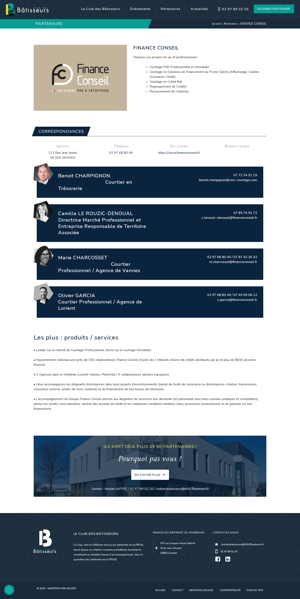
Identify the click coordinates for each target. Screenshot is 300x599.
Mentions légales (201, 590)
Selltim (71, 588)
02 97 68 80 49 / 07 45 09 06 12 (232, 295)
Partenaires (170, 9)
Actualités (199, 9)
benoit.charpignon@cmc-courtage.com (228, 180)
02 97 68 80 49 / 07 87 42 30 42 (232, 257)
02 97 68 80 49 (121, 153)
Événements (140, 9)
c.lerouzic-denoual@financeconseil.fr (229, 217)
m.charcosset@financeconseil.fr (233, 262)
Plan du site (255, 590)
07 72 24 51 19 (245, 175)
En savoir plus (148, 475)
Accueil (216, 24)
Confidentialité (230, 590)
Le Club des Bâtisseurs (100, 9)
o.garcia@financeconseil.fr (237, 300)
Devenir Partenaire (274, 9)
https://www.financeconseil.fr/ (179, 153)
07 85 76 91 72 (245, 213)
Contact (177, 590)
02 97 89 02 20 (235, 9)
